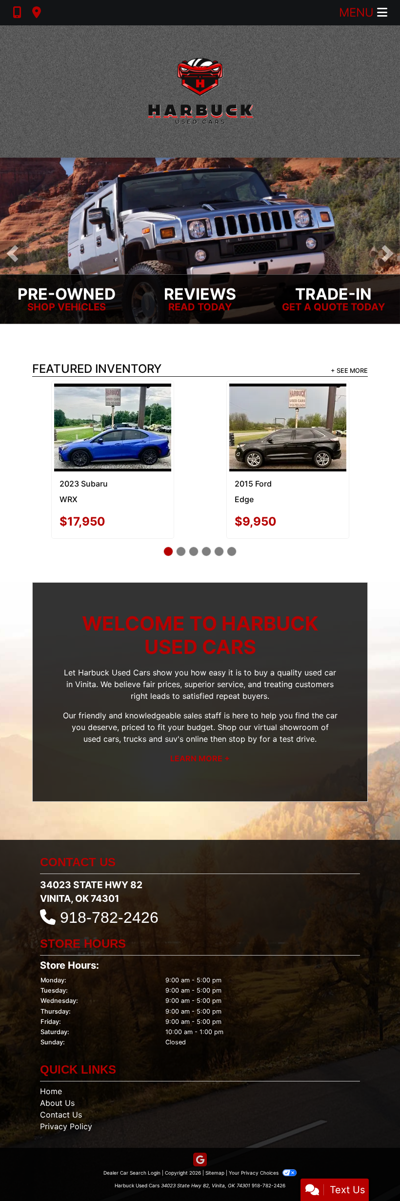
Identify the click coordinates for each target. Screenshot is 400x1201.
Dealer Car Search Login (131, 1136)
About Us (57, 1066)
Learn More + (200, 722)
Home (51, 1054)
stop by (243, 702)
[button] (12, 253)
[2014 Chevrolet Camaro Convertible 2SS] (112, 409)
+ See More (349, 371)
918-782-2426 (109, 881)
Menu (358, 12)
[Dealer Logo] (200, 91)
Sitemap (214, 1136)
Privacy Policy (66, 1090)
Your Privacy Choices (254, 1136)
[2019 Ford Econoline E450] (288, 406)
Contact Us (61, 1078)
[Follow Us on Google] (200, 1123)
